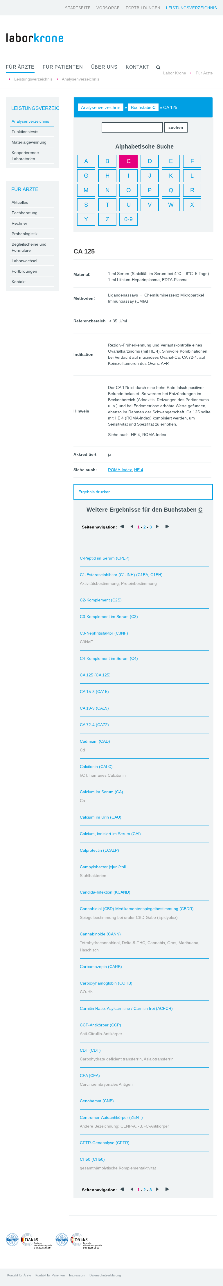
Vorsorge (108, 8)
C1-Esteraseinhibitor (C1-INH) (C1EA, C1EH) (121, 574)
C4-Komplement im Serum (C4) (109, 658)
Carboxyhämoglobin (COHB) (106, 983)
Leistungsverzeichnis (191, 8)
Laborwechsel (24, 260)
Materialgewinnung (29, 142)
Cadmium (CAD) (95, 741)
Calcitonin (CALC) (96, 766)
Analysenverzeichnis (101, 107)
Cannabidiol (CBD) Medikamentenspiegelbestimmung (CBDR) (137, 908)
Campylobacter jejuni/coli (103, 867)
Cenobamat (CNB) (97, 1101)
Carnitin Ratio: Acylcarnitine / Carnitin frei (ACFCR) (126, 1008)
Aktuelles (20, 202)
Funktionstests (25, 131)
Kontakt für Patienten (50, 1275)
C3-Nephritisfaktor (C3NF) (104, 633)
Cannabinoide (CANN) (100, 934)
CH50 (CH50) (92, 1159)
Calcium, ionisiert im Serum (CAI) (110, 833)
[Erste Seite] (122, 527)
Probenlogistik (24, 233)
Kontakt (19, 281)
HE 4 (138, 469)
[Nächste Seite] (157, 527)
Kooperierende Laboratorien (25, 155)
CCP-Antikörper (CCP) (100, 1025)
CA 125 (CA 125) (95, 675)
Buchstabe (143, 107)
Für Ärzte (204, 73)
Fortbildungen (143, 8)
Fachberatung (24, 212)
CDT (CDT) (90, 1050)
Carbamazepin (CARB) (101, 966)
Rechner (19, 223)
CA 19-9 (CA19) (94, 708)
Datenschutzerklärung (105, 1275)
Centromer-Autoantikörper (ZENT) (111, 1117)
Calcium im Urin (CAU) (100, 817)
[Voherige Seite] (131, 527)
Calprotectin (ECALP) (99, 850)
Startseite (78, 8)
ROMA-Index (120, 469)
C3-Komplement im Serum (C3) (109, 616)
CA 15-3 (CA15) (94, 691)
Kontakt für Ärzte (19, 1275)
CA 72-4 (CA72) (94, 724)
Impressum (77, 1275)
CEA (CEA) (90, 1075)
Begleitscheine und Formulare (29, 247)
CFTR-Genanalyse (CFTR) (105, 1142)
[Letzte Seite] (167, 527)
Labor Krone (174, 73)
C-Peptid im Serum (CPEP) (105, 558)
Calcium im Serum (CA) (101, 792)
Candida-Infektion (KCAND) (105, 892)
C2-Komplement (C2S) (101, 600)
